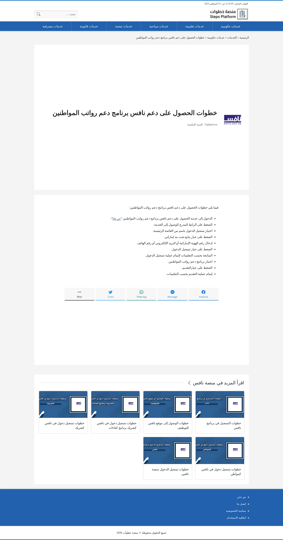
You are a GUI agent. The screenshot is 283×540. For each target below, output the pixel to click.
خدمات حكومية (215, 37)
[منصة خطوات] (229, 14)
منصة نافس (204, 382)
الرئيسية (244, 37)
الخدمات (232, 37)
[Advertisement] (141, 76)
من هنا (116, 218)
